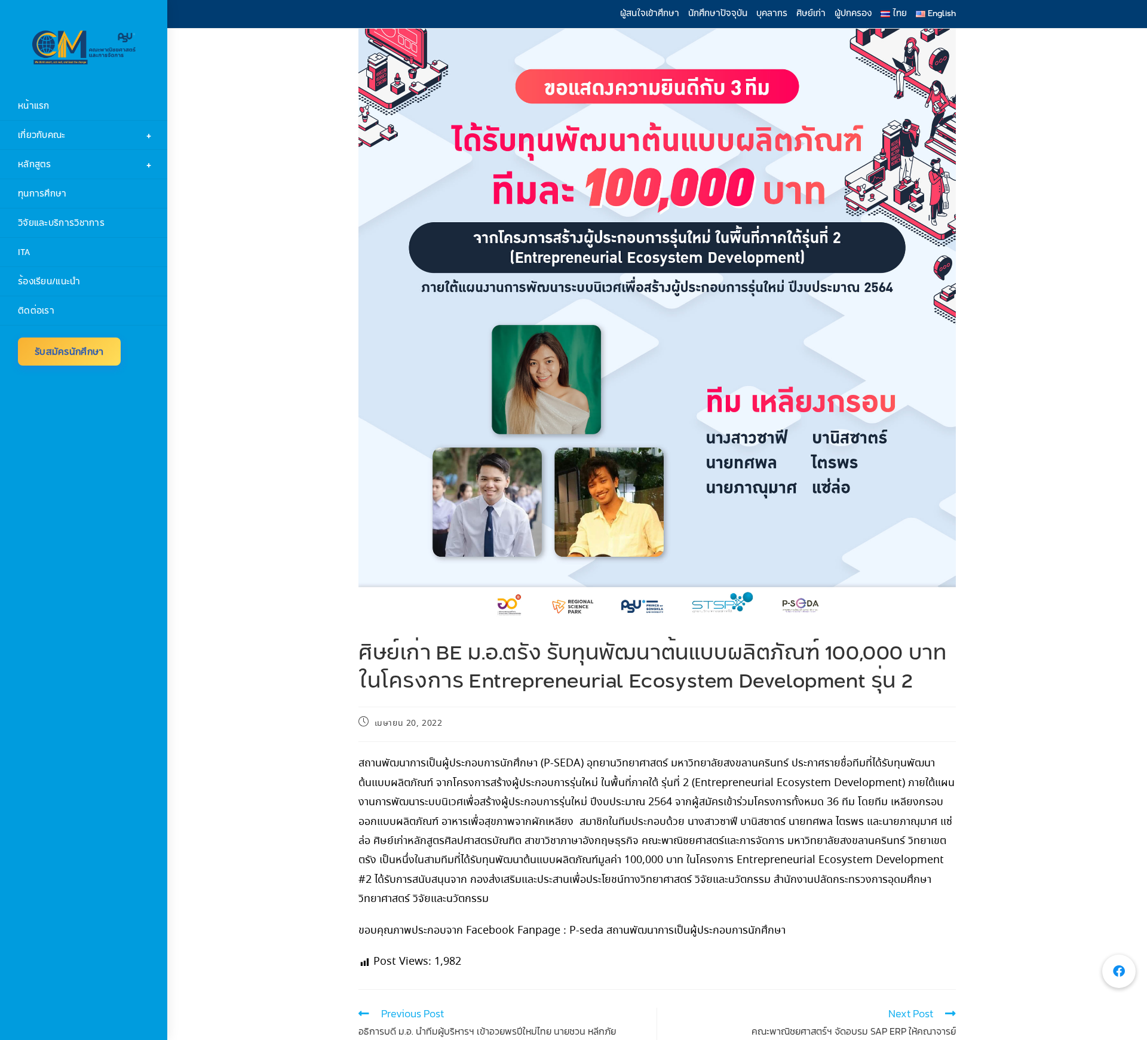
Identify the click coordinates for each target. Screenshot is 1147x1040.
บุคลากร (771, 13)
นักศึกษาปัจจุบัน (717, 13)
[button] (1119, 971)
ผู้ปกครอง (853, 13)
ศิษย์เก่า (811, 13)
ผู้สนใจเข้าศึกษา (649, 13)
